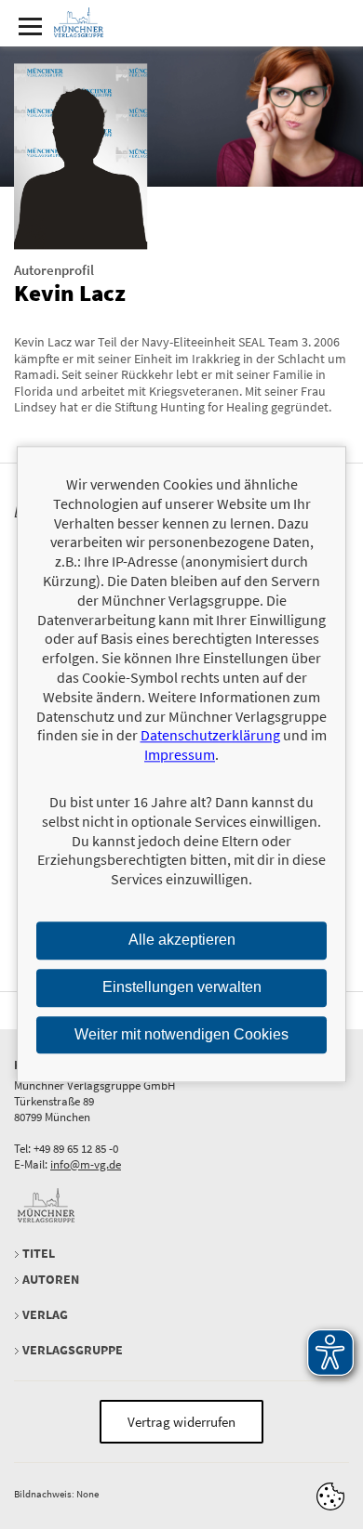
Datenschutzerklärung (210, 735)
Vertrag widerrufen (181, 1422)
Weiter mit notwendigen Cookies (181, 1034)
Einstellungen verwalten (182, 987)
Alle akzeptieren (181, 939)
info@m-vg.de (85, 1164)
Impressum (179, 754)
